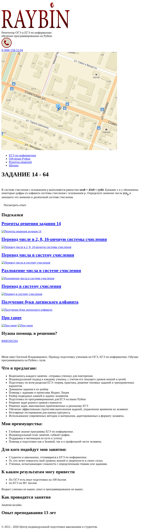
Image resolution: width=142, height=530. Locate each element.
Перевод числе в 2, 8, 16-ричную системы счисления (54, 239)
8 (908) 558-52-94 (12, 50)
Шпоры (13, 165)
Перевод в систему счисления (31, 286)
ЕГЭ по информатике (22, 155)
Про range (11, 317)
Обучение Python (19, 158)
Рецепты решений (20, 162)
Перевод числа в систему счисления (37, 255)
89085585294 (9, 341)
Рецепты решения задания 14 (31, 223)
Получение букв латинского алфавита (39, 301)
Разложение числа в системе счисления (41, 270)
